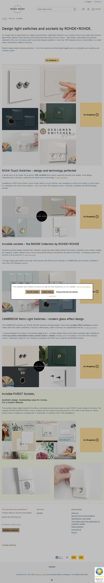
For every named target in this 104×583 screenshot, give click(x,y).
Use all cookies (33, 292)
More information (83, 287)
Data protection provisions (67, 292)
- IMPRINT (52, 296)
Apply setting (47, 292)
